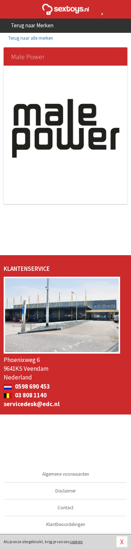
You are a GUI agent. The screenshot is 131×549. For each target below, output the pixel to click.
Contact (65, 508)
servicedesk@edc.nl (32, 404)
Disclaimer (65, 491)
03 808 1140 (30, 395)
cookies (76, 541)
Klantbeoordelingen (65, 524)
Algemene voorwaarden (65, 474)
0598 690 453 (32, 386)
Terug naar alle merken (30, 38)
